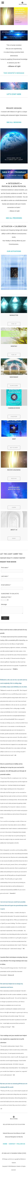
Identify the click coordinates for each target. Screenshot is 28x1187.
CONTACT (12, 1144)
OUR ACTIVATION (13, 251)
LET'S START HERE (14, 94)
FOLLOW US (21, 1144)
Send (5, 618)
